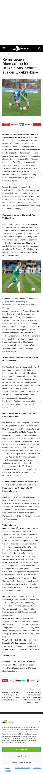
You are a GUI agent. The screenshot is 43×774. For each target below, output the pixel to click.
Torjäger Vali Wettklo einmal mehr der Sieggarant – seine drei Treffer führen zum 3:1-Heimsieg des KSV (31, 697)
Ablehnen (21, 756)
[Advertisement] (21, 22)
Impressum (37, 768)
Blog (9, 54)
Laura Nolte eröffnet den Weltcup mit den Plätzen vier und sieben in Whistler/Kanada (11, 696)
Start (4, 54)
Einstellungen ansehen (21, 762)
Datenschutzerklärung (22, 768)
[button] (39, 722)
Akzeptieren (21, 749)
